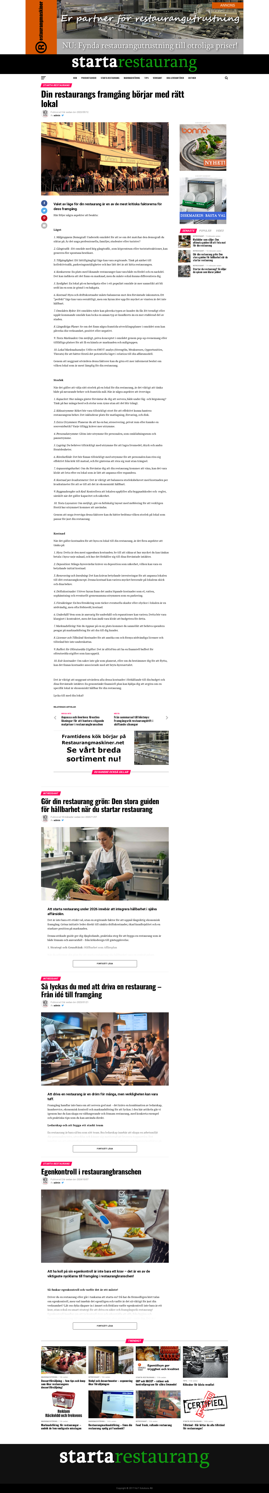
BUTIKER (192, 77)
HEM (75, 77)
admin (57, 115)
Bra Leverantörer (175, 77)
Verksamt (157, 77)
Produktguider (88, 77)
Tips (146, 77)
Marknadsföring (132, 77)
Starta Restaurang (110, 77)
